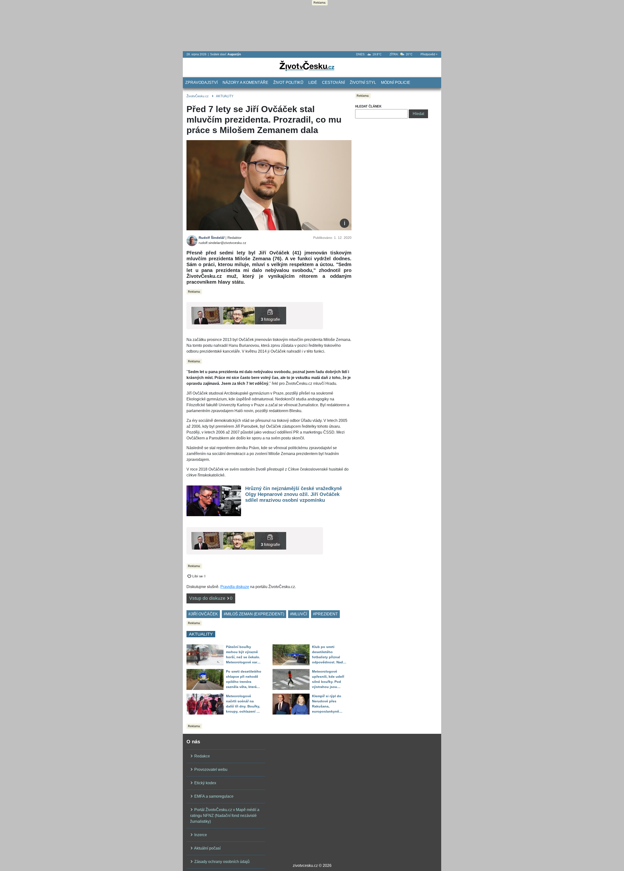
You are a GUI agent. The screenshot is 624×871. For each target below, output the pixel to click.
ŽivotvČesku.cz (197, 96)
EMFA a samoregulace (213, 796)
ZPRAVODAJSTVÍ (201, 82)
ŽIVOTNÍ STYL (363, 82)
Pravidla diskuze (234, 587)
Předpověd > (429, 54)
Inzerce (200, 835)
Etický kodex (204, 783)
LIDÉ (312, 82)
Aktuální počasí (207, 848)
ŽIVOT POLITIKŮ (288, 82)
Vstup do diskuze (211, 598)
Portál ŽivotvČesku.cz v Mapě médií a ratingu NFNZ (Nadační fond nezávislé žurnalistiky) (224, 815)
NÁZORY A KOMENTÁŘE (245, 82)
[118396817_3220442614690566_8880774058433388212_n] (270, 315)
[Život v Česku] (307, 66)
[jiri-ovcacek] (207, 315)
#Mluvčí (298, 614)
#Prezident (325, 614)
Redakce (201, 756)
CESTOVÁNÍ (333, 82)
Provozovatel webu (210, 769)
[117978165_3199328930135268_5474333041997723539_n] (238, 315)
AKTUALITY (225, 96)
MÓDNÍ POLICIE (395, 82)
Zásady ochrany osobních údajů (221, 862)
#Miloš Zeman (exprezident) (254, 614)
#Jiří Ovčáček (203, 614)
